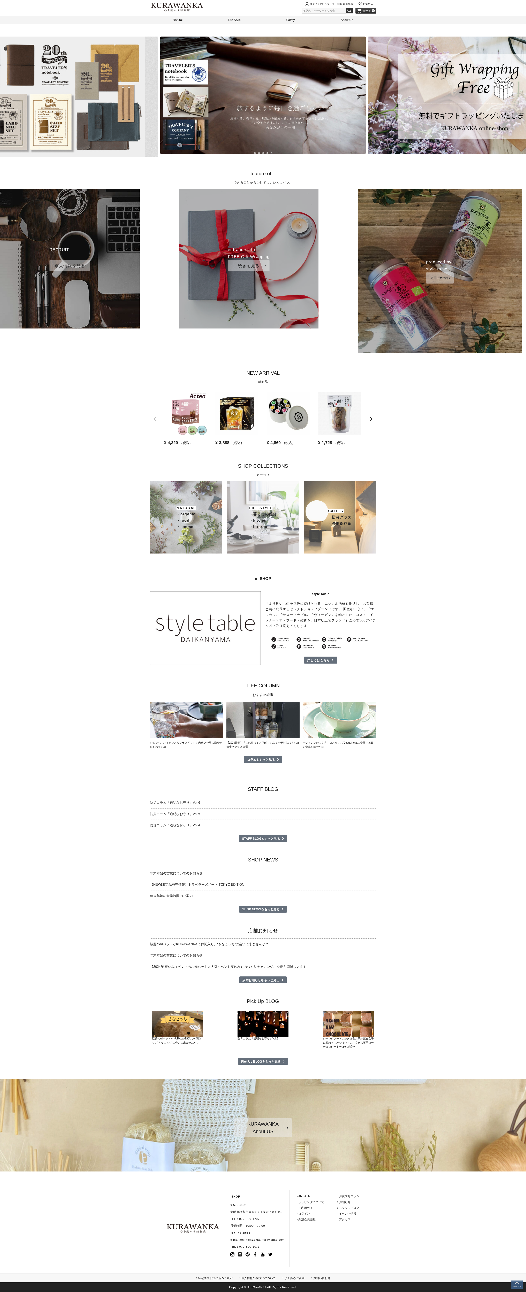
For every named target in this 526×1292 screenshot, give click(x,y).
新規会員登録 (345, 4)
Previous (167, 97)
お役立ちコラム (349, 1196)
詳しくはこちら (318, 660)
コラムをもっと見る (261, 759)
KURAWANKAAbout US (263, 1127)
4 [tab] (267, 153)
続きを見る (249, 265)
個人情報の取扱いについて (258, 1278)
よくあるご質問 (294, 1278)
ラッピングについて (311, 1202)
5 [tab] (271, 153)
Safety (290, 20)
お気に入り (369, 4)
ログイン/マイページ (321, 4)
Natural (177, 20)
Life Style (234, 20)
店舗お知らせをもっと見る (260, 980)
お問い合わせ (321, 1278)
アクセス (345, 1219)
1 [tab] (255, 153)
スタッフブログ (349, 1207)
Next (358, 97)
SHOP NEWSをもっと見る (261, 909)
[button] (155, 419)
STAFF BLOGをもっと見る (261, 838)
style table (321, 594)
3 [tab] (263, 153)
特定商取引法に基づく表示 (215, 1278)
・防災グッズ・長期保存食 (340, 517)
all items (440, 278)
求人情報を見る (70, 265)
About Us (347, 20)
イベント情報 (347, 1213)
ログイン (304, 1213)
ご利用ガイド (307, 1207)
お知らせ (345, 1202)
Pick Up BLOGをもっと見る (261, 1061)
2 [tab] (259, 153)
